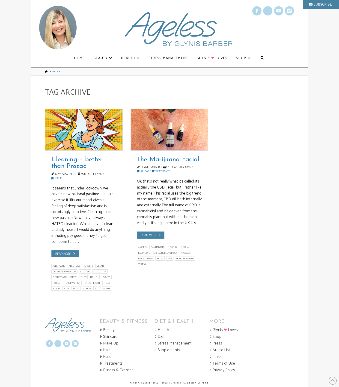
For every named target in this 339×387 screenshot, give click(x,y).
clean (100, 266)
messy (107, 283)
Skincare (145, 171)
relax (76, 288)
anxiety (88, 266)
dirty (73, 277)
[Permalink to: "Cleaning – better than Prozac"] (83, 129)
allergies (74, 266)
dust (83, 277)
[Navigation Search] (262, 58)
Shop (217, 336)
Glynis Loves (225, 329)
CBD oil (174, 247)
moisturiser (145, 258)
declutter (100, 271)
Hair (106, 349)
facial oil (144, 253)
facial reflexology (165, 253)
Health (58, 177)
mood (56, 288)
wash (106, 288)
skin (169, 258)
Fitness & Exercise (118, 369)
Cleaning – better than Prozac (77, 163)
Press (217, 343)
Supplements (169, 349)
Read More (63, 253)
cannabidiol (158, 247)
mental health (91, 283)
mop (66, 288)
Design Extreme (198, 382)
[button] (321, 4)
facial (186, 247)
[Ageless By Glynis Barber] (72, 325)
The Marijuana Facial (168, 159)
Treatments (162, 171)
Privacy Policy (224, 369)
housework (71, 283)
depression (60, 277)
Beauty (109, 329)
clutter (85, 271)
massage (186, 253)
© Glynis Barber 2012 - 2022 (149, 382)
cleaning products (64, 271)
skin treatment (185, 258)
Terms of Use (224, 363)
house (56, 283)
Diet (161, 336)
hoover (105, 277)
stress (87, 288)
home (93, 277)
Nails (107, 356)
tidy (97, 288)
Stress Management (175, 343)
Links (217, 356)
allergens (59, 266)
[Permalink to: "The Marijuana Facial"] (169, 129)
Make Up (110, 343)
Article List (221, 349)
